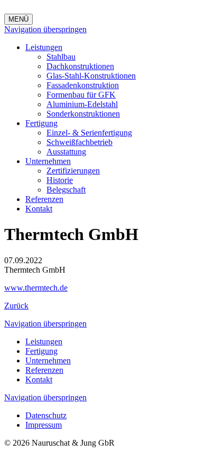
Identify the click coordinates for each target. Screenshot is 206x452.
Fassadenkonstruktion (82, 85)
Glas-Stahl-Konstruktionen (91, 75)
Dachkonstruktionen (80, 66)
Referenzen (44, 199)
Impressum (43, 424)
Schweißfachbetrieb (79, 142)
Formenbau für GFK (81, 94)
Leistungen (43, 47)
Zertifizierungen (73, 170)
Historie (59, 180)
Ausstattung (66, 151)
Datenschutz (46, 415)
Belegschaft (66, 189)
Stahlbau (61, 56)
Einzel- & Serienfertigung (89, 132)
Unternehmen (48, 161)
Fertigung (41, 123)
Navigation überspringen (45, 29)
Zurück (16, 305)
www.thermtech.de (36, 287)
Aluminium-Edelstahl (82, 104)
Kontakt (38, 208)
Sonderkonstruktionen (83, 113)
